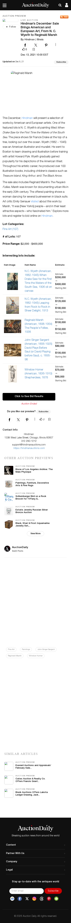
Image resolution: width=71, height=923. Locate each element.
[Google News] (12, 899)
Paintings (26, 650)
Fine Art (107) (10, 229)
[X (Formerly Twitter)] (27, 899)
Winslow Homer (36, 656)
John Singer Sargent (46, 650)
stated (35, 201)
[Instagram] (34, 899)
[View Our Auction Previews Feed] (64, 16)
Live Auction (29, 20)
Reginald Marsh (15, 656)
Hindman (27, 118)
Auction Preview (14, 16)
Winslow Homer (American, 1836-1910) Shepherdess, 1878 (38, 374)
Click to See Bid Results (29, 396)
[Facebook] (20, 899)
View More (35, 534)
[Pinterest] (49, 899)
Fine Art (11, 650)
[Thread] (42, 899)
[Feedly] (56, 899)
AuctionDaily (20, 547)
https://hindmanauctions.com (29, 448)
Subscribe (61, 62)
